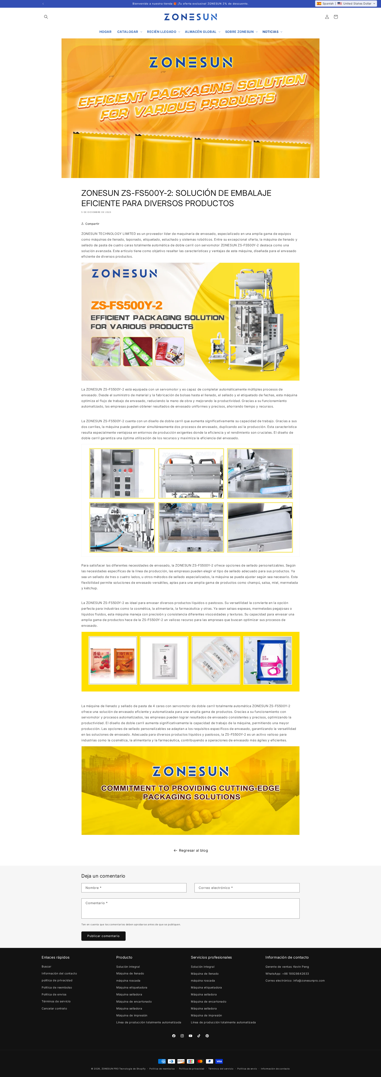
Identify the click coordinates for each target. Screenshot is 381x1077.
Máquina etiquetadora (131, 987)
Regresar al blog (193, 850)
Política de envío (247, 1068)
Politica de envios (54, 994)
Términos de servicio (56, 1001)
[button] (46, 16)
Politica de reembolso (57, 987)
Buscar (46, 966)
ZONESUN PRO (110, 1068)
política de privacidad (57, 980)
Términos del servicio (221, 1068)
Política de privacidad (191, 1068)
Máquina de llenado (130, 973)
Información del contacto (59, 973)
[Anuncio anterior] (43, 4)
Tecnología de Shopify (132, 1068)
